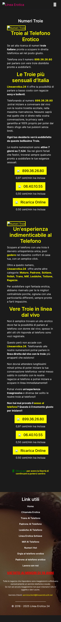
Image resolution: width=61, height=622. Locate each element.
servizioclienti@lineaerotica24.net (38, 595)
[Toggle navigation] (54, 4)
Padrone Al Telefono (30, 524)
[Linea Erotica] (13, 4)
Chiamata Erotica (30, 512)
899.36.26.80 (44, 100)
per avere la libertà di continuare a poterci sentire (32, 472)
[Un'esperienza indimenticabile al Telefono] (16, 223)
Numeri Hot (30, 547)
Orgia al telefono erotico (30, 553)
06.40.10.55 (33, 186)
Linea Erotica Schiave (30, 536)
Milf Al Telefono (30, 541)
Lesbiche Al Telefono (30, 530)
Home (30, 506)
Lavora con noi (31, 565)
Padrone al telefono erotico (30, 559)
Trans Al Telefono (30, 518)
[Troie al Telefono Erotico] (16, 27)
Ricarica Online (33, 202)
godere (11, 254)
